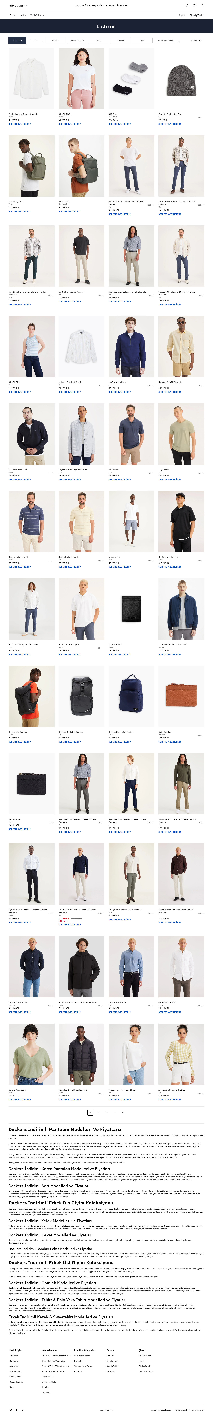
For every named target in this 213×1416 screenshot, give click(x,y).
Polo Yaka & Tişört (82, 1355)
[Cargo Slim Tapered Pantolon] (82, 256)
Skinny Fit (46, 1392)
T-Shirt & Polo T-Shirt (164, 40)
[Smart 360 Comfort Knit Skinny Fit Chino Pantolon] (181, 256)
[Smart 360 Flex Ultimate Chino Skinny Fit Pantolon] (181, 166)
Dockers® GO (47, 1376)
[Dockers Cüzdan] (132, 609)
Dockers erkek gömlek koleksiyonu (25, 1288)
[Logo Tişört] (181, 434)
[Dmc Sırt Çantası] (32, 166)
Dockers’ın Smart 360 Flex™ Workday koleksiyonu (111, 1154)
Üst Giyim (13, 1361)
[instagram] (22, 1410)
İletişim (110, 1355)
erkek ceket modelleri (26, 1209)
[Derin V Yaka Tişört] (32, 1054)
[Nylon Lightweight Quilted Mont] (82, 1054)
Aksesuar (13, 1366)
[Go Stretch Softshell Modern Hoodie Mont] (82, 966)
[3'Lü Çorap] (132, 78)
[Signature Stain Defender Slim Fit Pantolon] (132, 256)
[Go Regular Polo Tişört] (181, 521)
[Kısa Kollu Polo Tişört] (32, 521)
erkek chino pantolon (27, 1143)
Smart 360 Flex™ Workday (53, 1361)
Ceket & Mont (15, 1376)
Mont (99, 40)
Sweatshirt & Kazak (83, 1366)
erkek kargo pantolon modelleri (143, 1174)
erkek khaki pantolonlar (160, 1135)
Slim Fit (45, 1387)
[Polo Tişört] (132, 434)
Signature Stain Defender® (54, 1371)
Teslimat (110, 1371)
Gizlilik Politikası (146, 1371)
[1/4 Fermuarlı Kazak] (132, 346)
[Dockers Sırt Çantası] (32, 696)
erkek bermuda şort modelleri (179, 1193)
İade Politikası (113, 1361)
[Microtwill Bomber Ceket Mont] (181, 609)
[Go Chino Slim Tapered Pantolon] (32, 609)
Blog (11, 1387)
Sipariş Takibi (197, 15)
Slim (88, 1146)
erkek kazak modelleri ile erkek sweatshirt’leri (39, 1322)
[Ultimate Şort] (132, 521)
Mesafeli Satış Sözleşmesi (161, 1410)
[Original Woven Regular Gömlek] (32, 78)
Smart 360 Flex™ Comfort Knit (55, 1366)
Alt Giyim (13, 1355)
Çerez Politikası (198, 1410)
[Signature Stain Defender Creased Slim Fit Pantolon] (82, 784)
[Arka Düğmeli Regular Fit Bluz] (132, 1054)
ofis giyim (124, 1268)
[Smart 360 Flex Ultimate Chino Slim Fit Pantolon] (132, 166)
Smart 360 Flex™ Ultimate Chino (56, 1355)
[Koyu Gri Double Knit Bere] (181, 78)
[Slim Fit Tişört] (82, 78)
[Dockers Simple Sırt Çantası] (132, 696)
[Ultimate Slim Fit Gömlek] (82, 346)
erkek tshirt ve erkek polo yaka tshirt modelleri (70, 1305)
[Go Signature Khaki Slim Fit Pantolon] (132, 874)
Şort (142, 40)
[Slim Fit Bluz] (32, 346)
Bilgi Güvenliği (145, 1366)
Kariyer (142, 1361)
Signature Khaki (49, 1382)
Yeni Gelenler (15, 1371)
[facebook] (16, 1410)
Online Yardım (145, 1355)
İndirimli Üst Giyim (77, 40)
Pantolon (120, 40)
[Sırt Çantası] (82, 166)
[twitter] (10, 1410)
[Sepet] (202, 5)
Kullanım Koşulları (181, 1410)
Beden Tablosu (16, 1382)
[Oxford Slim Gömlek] (32, 966)
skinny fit (98, 1146)
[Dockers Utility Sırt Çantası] (82, 696)
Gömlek (55, 40)
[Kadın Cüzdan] (181, 696)
